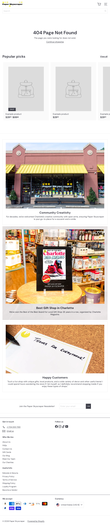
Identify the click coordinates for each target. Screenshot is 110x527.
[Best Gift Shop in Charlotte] (55, 266)
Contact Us (7, 449)
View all (104, 56)
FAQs (4, 445)
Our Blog (6, 455)
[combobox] (55, 10)
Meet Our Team (8, 459)
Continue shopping (55, 42)
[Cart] (99, 4)
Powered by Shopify (36, 521)
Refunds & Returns (10, 473)
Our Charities (8, 462)
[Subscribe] (88, 406)
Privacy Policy (8, 476)
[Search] (105, 10)
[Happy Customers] (55, 349)
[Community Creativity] (55, 176)
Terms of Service (9, 480)
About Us (6, 442)
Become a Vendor (9, 490)
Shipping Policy (8, 483)
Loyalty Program (9, 486)
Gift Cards (6, 452)
